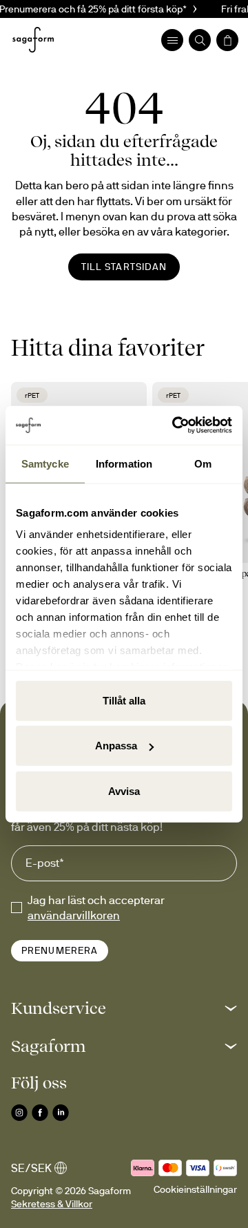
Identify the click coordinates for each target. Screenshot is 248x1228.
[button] (124, 1008)
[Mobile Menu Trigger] (172, 40)
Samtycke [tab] (45, 463)
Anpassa (116, 745)
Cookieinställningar (195, 1189)
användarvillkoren (74, 915)
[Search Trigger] (200, 40)
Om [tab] (202, 463)
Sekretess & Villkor (51, 1203)
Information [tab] (124, 463)
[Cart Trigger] (227, 40)
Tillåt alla (124, 700)
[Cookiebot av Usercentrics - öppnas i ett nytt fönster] (175, 425)
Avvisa (124, 790)
